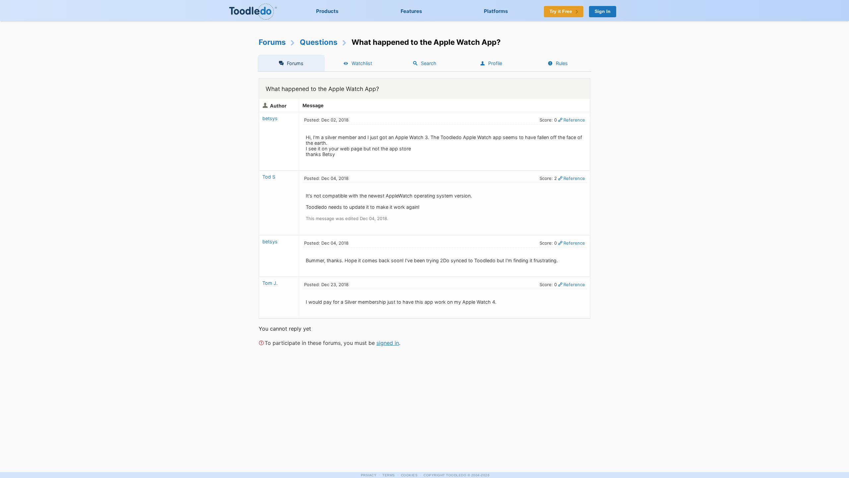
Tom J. (270, 283)
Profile (495, 63)
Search (428, 63)
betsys (270, 118)
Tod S (268, 177)
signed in (387, 343)
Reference (574, 119)
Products (327, 11)
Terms (388, 475)
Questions (319, 42)
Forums (272, 42)
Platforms (496, 11)
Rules (562, 63)
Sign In (603, 11)
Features (411, 11)
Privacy (369, 475)
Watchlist (362, 63)
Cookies (409, 475)
